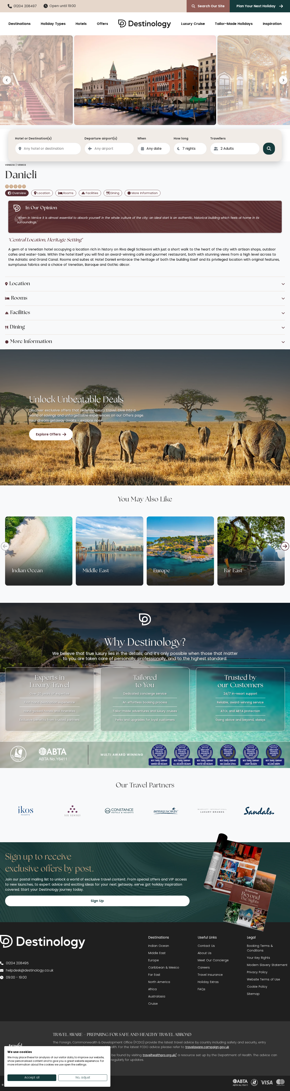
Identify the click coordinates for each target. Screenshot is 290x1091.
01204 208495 (17, 963)
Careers (204, 967)
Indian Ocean (158, 946)
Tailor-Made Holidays (234, 23)
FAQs (201, 989)
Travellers (218, 138)
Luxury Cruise (193, 23)
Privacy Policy (257, 972)
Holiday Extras (208, 982)
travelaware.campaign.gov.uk (207, 1047)
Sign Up (97, 900)
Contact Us (206, 946)
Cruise (153, 1003)
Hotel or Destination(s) (33, 138)
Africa (152, 989)
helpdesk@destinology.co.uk (29, 970)
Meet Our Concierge (213, 960)
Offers (102, 23)
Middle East (157, 953)
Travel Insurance (210, 975)
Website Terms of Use (263, 979)
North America (159, 982)
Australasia (156, 996)
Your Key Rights (258, 958)
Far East (154, 975)
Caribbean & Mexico (163, 967)
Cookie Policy (257, 986)
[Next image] (283, 80)
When (141, 138)
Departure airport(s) (100, 138)
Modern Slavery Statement (267, 965)
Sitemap (253, 994)
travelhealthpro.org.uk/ (160, 1055)
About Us (204, 953)
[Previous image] (7, 80)
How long (181, 138)
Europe (153, 960)
